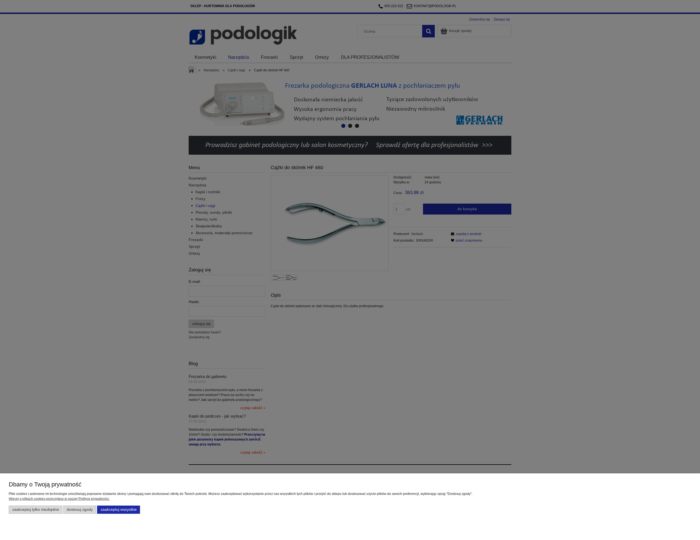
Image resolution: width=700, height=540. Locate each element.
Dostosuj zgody (80, 509)
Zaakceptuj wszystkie (119, 509)
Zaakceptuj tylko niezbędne (35, 509)
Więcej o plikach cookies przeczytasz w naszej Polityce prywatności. (59, 499)
